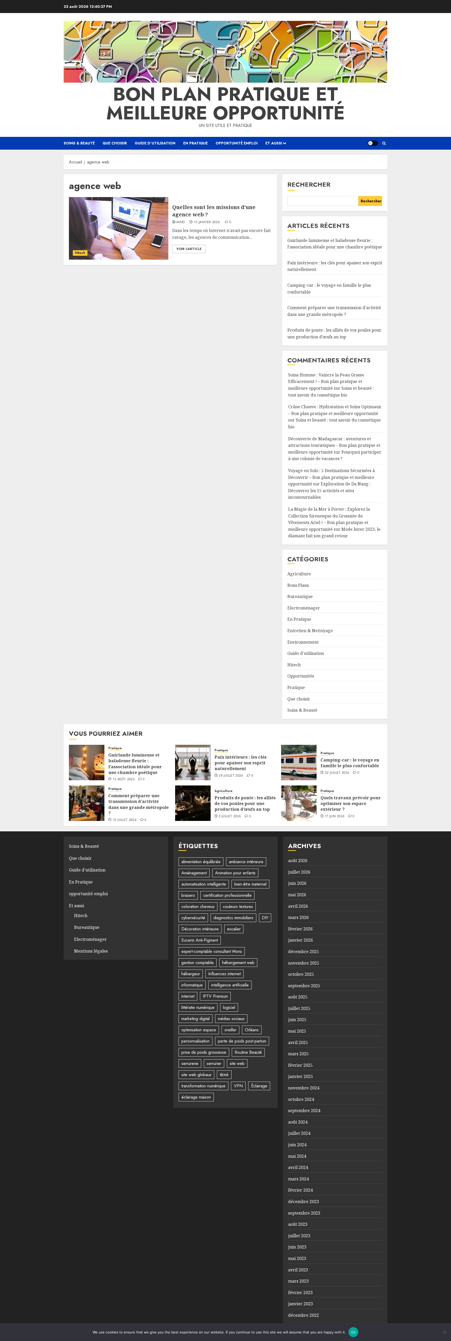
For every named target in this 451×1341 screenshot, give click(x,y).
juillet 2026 (299, 872)
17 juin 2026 (335, 816)
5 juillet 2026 (230, 816)
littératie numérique (198, 1007)
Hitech (80, 253)
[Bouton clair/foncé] (373, 143)
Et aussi (273, 143)
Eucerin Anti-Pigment (199, 940)
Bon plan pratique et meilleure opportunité (225, 103)
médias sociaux (231, 1019)
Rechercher (308, 184)
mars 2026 (298, 917)
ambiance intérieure (246, 862)
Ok (353, 1332)
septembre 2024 (304, 1110)
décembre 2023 (303, 1201)
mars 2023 (298, 1281)
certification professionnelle (227, 895)
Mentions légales (91, 951)
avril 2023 (298, 1270)
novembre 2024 (303, 1088)
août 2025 (297, 997)
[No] (444, 1332)
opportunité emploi (237, 143)
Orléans (252, 1030)
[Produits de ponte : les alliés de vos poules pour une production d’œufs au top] (193, 803)
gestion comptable (197, 963)
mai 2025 (297, 1031)
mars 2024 (298, 1179)
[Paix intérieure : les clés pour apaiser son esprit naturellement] (193, 762)
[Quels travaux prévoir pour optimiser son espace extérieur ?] (299, 803)
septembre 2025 (304, 986)
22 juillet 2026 (337, 773)
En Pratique (195, 143)
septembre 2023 (304, 1213)
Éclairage (259, 1086)
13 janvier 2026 (207, 222)
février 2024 (300, 1190)
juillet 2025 (299, 1008)
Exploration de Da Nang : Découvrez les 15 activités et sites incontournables (329, 490)
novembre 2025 (303, 963)
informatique (192, 985)
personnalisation (195, 1041)
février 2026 (300, 929)
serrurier (214, 1063)
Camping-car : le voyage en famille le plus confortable (350, 763)
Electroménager (303, 608)
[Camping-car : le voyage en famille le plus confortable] (299, 762)
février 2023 (300, 1292)
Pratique (296, 687)
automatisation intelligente (203, 884)
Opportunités (300, 676)
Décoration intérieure (200, 929)
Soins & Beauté (79, 143)
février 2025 (300, 1065)
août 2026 (297, 860)
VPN (238, 1086)
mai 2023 (297, 1258)
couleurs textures (238, 907)
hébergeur (190, 974)
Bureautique (300, 596)
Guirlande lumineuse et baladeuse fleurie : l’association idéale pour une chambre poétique (135, 763)
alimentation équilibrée (201, 862)
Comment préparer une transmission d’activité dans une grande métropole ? (138, 804)
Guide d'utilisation (305, 653)
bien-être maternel (250, 884)
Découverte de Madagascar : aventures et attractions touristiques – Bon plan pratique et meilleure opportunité (334, 445)
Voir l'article (188, 249)
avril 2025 (298, 1042)
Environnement (303, 642)
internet (187, 996)
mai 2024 (297, 1156)
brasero (188, 895)
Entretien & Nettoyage (310, 630)
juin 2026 (297, 883)
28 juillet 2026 (231, 776)
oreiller (230, 1030)
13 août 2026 (124, 779)
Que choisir (115, 143)
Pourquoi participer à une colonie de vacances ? (334, 455)
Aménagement (194, 873)
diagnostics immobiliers (233, 918)
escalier (234, 929)
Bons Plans (298, 585)
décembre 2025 (303, 951)
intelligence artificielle (230, 985)
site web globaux (196, 1075)
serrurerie (189, 1063)
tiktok (224, 1075)
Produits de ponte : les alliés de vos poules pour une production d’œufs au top (245, 803)
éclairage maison (196, 1097)
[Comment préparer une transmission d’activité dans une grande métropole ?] (86, 803)
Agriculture (299, 574)
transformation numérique (203, 1086)
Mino (180, 222)
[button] (384, 143)
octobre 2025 (301, 974)
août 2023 (297, 1224)
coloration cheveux (198, 907)
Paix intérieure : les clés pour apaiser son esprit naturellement (240, 763)
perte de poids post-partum (242, 1041)
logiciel (229, 1007)
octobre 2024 (301, 1099)
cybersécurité (193, 918)
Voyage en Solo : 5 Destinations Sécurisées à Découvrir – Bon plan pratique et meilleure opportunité (331, 477)
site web (237, 1063)
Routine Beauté (248, 1052)
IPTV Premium (215, 996)
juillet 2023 (299, 1236)
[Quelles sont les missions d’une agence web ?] (118, 228)
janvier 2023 (300, 1304)
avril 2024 (298, 1167)
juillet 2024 (299, 1133)
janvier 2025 (300, 1076)
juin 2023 (297, 1247)
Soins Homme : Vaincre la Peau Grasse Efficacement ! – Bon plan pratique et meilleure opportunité (326, 381)
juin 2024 (297, 1145)
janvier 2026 (300, 940)
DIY (265, 918)
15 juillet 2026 (125, 820)
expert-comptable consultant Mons (211, 951)
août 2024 (297, 1122)
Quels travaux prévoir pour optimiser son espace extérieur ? (351, 803)
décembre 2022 (303, 1315)
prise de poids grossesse (203, 1052)
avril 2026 (298, 906)
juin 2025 (297, 1019)
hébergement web (238, 963)
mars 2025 (298, 1054)
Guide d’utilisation (155, 143)
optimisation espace (198, 1030)
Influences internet (224, 974)
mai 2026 (297, 895)
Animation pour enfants (235, 873)
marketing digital (195, 1019)
